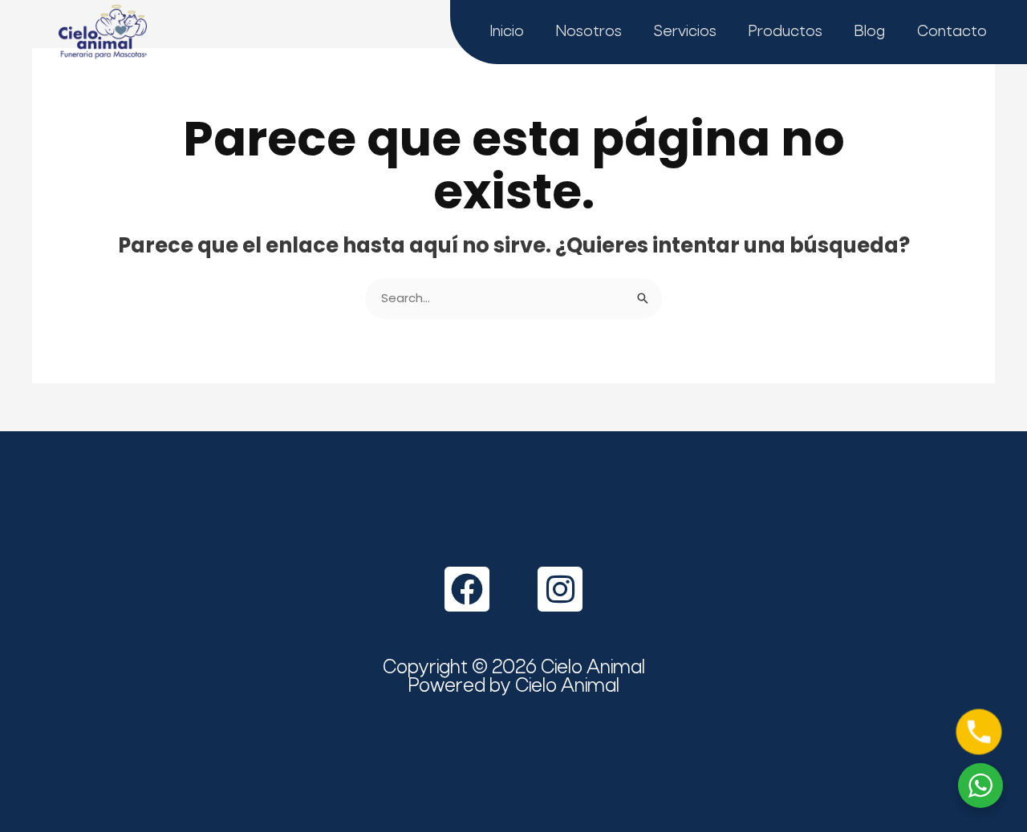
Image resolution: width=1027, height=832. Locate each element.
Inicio (507, 32)
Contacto (952, 32)
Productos (785, 32)
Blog (869, 32)
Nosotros (589, 32)
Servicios (685, 32)
